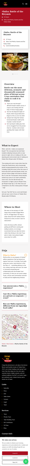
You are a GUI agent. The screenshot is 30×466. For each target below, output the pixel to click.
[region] (15, 451)
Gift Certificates (8, 422)
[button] (26, 4)
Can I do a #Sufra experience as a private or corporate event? (14, 296)
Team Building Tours (9, 419)
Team (5, 405)
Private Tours (7, 417)
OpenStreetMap (19, 339)
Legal (5, 402)
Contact (6, 399)
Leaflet (13, 339)
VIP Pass (6, 425)
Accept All (15, 453)
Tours (5, 414)
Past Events (10, 344)
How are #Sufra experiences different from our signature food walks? (15, 306)
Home (3, 344)
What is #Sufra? (9, 255)
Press (5, 391)
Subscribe (6, 388)
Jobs (5, 393)
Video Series (7, 396)
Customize (15, 458)
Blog (5, 428)
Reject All (15, 462)
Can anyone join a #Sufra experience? (13, 287)
